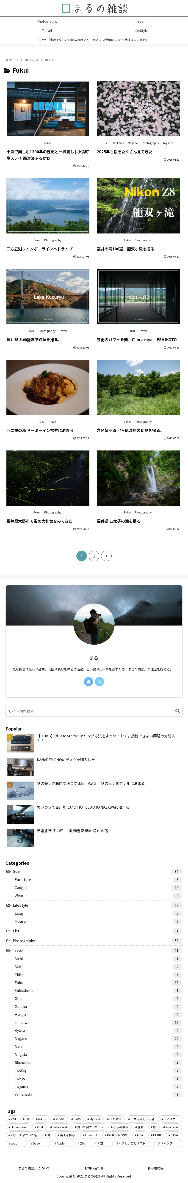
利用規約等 (155, 1168)
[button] (175, 711)
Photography (150, 143)
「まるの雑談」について (32, 1168)
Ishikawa (118, 143)
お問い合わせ (94, 1168)
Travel (63, 331)
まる (94, 658)
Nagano (133, 143)
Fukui (47, 143)
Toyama (168, 143)
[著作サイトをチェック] (88, 681)
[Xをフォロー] (99, 681)
